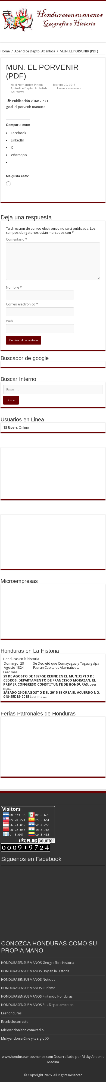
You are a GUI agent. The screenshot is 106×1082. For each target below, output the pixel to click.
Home (5, 51)
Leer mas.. (11, 672)
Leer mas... (38, 697)
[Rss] (53, 1068)
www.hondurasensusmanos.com (27, 1057)
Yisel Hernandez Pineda (27, 85)
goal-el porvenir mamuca (25, 107)
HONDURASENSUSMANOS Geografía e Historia (37, 963)
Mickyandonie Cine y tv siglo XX (25, 1038)
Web (9, 321)
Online (16, 427)
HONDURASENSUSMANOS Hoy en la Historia (35, 971)
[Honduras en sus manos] (53, 17)
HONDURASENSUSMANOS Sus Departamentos (37, 1005)
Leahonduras (11, 1013)
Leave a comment (69, 88)
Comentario (16, 239)
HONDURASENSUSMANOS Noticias (28, 979)
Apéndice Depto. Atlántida (34, 51)
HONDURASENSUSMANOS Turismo (28, 988)
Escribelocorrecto (15, 1022)
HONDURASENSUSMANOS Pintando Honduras (37, 996)
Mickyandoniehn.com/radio (22, 1030)
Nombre (14, 287)
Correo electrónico (22, 304)
